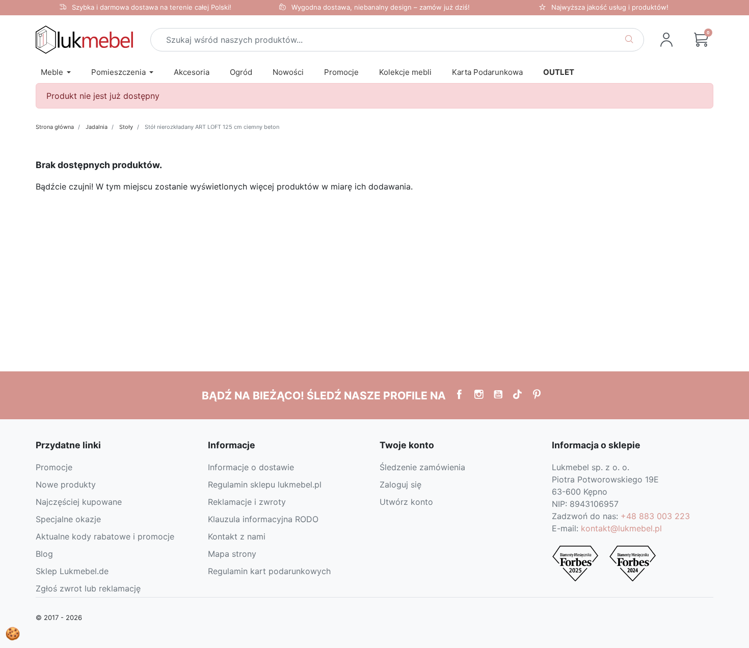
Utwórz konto (406, 502)
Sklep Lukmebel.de (72, 571)
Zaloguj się (400, 484)
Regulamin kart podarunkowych (269, 571)
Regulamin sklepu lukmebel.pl (265, 484)
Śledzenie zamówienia (422, 467)
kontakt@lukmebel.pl (621, 528)
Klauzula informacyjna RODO (263, 519)
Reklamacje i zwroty (247, 502)
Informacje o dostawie (251, 467)
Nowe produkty (66, 484)
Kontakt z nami (236, 536)
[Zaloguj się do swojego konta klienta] (666, 40)
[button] (701, 40)
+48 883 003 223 (655, 516)
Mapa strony (232, 554)
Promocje (54, 467)
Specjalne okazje (68, 519)
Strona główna (55, 126)
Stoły (126, 126)
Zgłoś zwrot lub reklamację (88, 588)
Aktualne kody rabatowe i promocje (105, 536)
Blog (44, 554)
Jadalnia (97, 126)
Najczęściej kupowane (79, 502)
